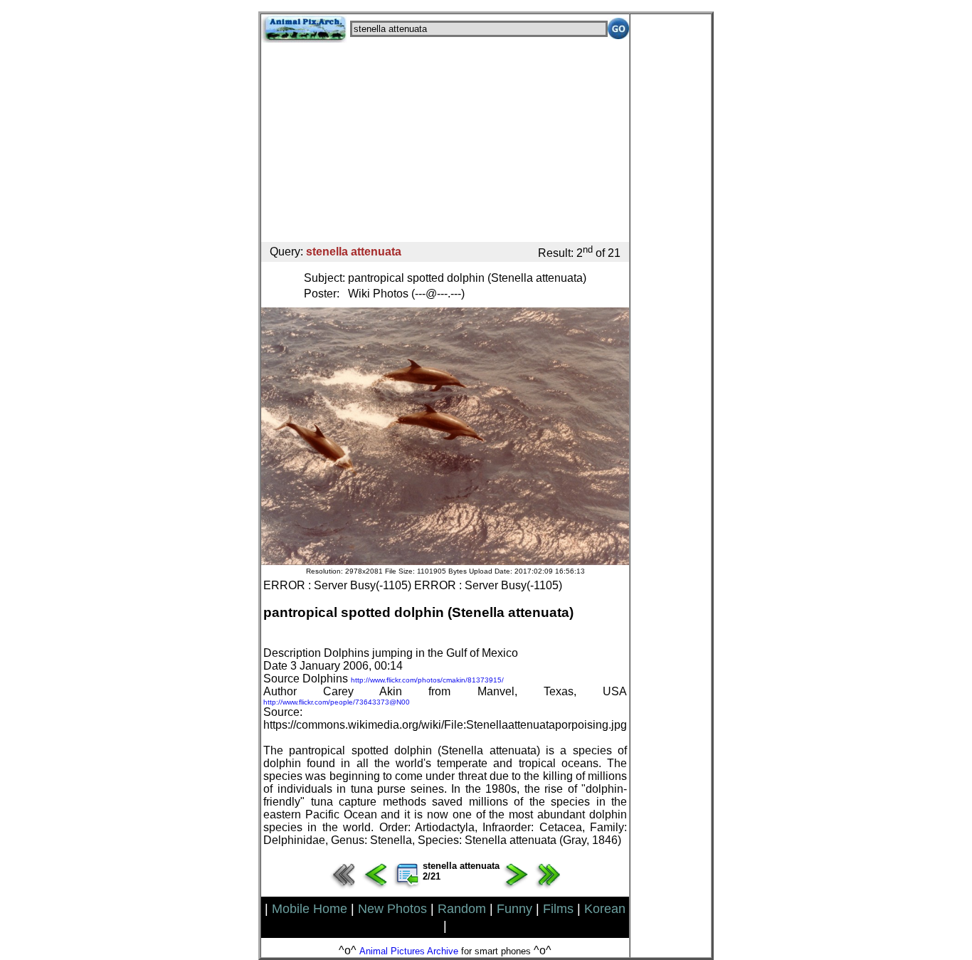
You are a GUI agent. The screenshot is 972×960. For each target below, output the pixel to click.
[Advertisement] (445, 142)
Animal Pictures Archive (408, 951)
